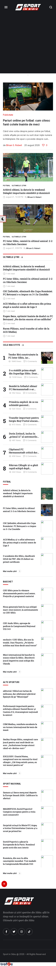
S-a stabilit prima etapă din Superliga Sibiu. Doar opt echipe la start (23, 373)
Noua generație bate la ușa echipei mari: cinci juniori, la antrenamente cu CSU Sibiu (20, 609)
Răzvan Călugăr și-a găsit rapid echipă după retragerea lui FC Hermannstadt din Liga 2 (23, 470)
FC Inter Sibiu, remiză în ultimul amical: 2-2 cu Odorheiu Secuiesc (27, 242)
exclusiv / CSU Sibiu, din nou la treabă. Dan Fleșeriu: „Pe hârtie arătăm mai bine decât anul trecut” (20, 642)
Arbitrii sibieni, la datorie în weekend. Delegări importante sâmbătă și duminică (26, 191)
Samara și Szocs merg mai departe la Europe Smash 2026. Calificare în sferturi (20, 795)
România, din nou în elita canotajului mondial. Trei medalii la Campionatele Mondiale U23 (19, 861)
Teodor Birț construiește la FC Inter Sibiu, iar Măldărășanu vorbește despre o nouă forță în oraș (23, 359)
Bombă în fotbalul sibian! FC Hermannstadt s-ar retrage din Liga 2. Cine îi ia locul (24, 390)
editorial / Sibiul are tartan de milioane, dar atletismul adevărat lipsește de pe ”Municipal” (19, 693)
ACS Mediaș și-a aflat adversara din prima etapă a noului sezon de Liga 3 (27, 305)
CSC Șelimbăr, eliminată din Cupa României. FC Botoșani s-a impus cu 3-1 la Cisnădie (28, 293)
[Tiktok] (29, 931)
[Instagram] (21, 931)
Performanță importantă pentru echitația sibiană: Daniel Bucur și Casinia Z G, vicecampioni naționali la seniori (20, 710)
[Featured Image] (28, 167)
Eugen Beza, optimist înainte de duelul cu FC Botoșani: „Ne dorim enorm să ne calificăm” (28, 318)
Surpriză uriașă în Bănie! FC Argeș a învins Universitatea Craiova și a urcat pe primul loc (20, 828)
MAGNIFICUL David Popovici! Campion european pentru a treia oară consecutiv (19, 811)
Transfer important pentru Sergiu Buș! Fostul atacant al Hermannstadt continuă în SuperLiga (24, 422)
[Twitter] (14, 931)
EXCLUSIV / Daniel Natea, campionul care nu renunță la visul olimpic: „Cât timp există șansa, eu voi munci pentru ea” (20, 761)
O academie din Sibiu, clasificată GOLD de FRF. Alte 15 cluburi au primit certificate (19, 559)
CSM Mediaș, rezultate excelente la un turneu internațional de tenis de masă (20, 727)
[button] (51, 7)
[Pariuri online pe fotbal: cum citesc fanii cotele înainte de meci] (28, 96)
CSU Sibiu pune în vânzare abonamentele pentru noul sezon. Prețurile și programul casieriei (19, 593)
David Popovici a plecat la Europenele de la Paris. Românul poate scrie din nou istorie (19, 844)
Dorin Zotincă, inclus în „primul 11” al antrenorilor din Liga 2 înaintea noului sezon (23, 438)
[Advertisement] (28, 44)
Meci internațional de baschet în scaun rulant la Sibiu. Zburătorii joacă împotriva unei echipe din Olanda (19, 659)
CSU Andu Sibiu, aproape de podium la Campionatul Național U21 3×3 (19, 626)
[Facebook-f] (6, 931)
